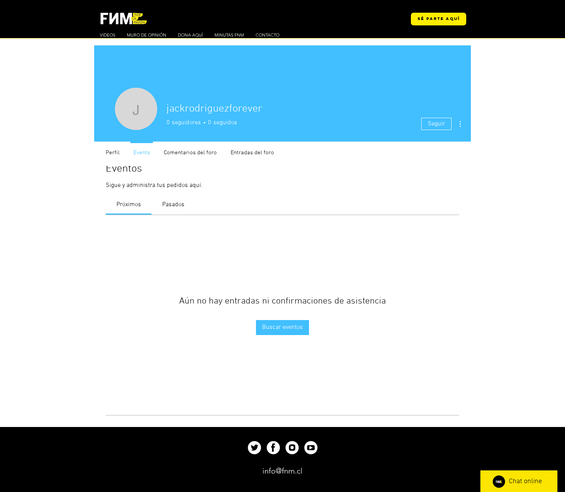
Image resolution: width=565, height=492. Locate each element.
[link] (128, 204)
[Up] (254, 447)
